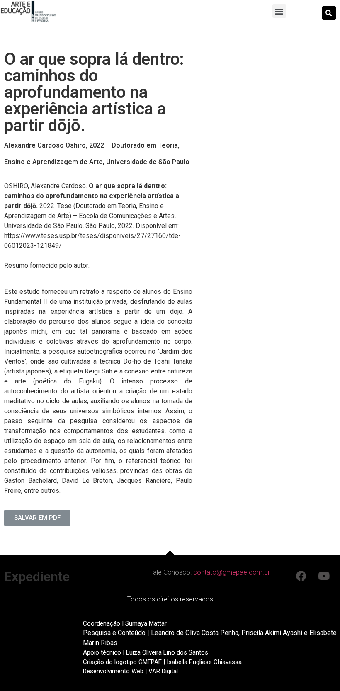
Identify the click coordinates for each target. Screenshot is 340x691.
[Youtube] (323, 575)
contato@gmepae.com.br (231, 572)
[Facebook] (301, 575)
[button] (279, 11)
